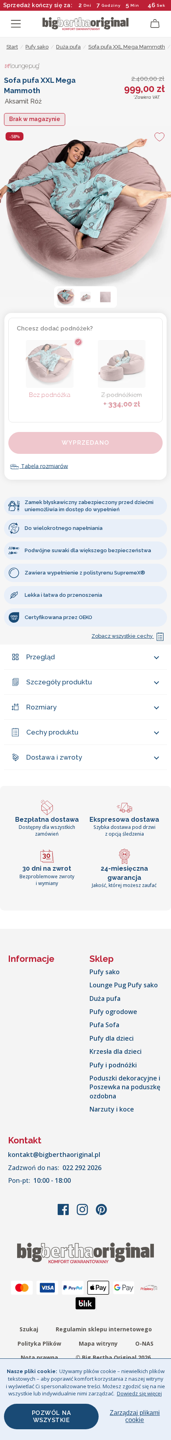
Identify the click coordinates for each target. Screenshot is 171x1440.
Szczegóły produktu (59, 682)
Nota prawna (39, 1357)
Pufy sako (104, 971)
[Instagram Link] (83, 1213)
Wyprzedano (85, 442)
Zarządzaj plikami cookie (135, 1416)
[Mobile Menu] (15, 24)
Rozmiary (41, 707)
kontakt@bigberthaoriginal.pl (54, 1154)
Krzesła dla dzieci (115, 1051)
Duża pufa (104, 998)
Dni (87, 5)
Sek (160, 5)
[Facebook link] (64, 1213)
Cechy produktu (52, 732)
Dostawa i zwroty (54, 757)
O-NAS (144, 1343)
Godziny (110, 5)
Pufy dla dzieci (111, 1038)
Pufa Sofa (104, 1024)
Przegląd (40, 657)
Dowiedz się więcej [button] (139, 1393)
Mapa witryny (98, 1343)
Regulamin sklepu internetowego (104, 1329)
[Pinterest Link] (101, 1213)
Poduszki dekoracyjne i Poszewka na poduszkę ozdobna (124, 1087)
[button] (65, 297)
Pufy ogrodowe (113, 1011)
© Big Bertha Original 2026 (113, 1357)
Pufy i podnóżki (113, 1065)
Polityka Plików (39, 1343)
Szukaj (28, 1329)
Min (134, 5)
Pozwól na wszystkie (51, 1416)
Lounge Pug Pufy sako (123, 985)
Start (12, 47)
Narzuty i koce (111, 1109)
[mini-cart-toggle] (155, 24)
